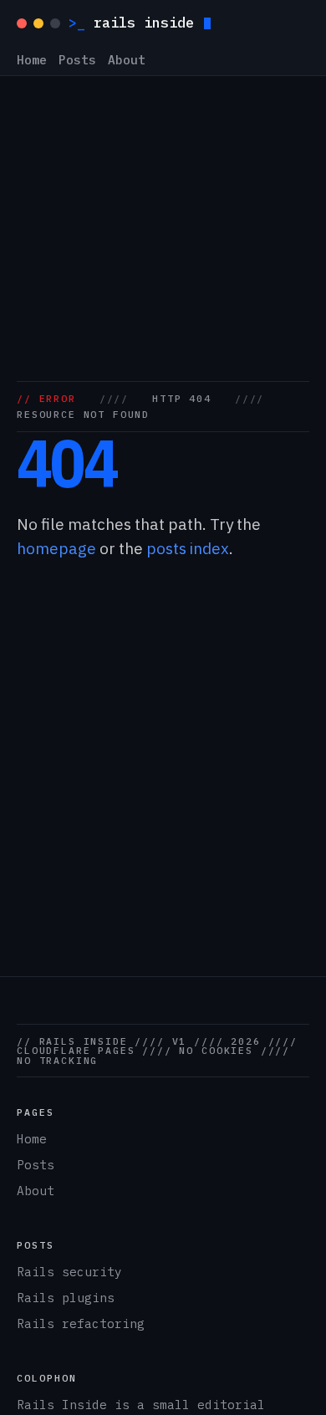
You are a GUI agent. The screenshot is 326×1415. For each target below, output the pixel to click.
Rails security (69, 1272)
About (126, 60)
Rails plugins (66, 1298)
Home (32, 60)
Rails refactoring (81, 1323)
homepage (56, 548)
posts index (187, 548)
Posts (77, 60)
